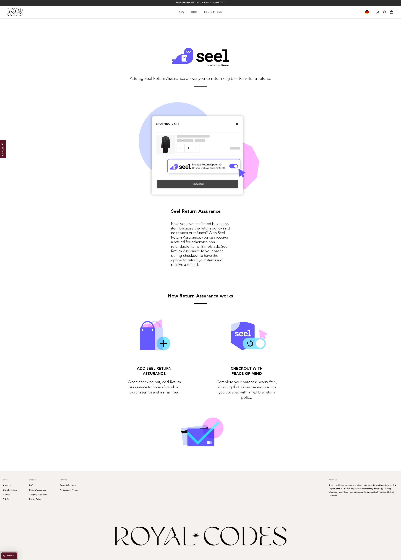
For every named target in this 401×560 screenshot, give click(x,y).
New (182, 12)
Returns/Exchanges (37, 490)
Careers (6, 494)
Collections (213, 12)
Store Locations (10, 490)
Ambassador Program (69, 490)
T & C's (6, 499)
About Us (7, 485)
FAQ (31, 485)
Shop (194, 12)
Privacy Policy (35, 499)
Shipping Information (38, 494)
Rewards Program (68, 485)
